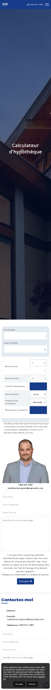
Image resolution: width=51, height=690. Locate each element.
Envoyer (24, 581)
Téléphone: (12, 625)
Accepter (19, 684)
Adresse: (11, 611)
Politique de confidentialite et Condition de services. (25, 574)
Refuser (32, 684)
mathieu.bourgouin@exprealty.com (25, 619)
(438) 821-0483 (36, 4)
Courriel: (11, 616)
